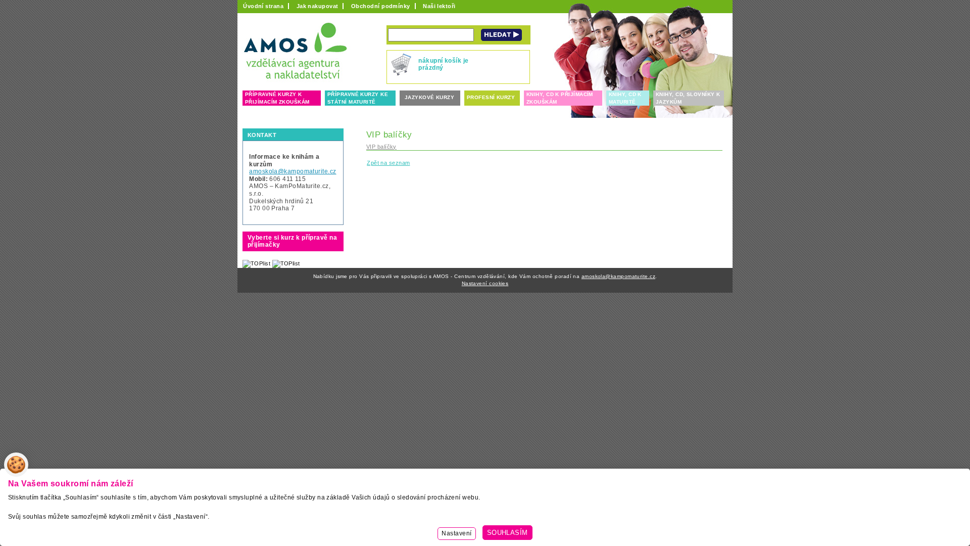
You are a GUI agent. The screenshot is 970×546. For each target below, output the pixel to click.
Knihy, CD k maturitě (625, 98)
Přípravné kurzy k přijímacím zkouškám (277, 98)
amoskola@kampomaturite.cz (292, 171)
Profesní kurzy (491, 97)
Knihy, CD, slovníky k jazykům (688, 98)
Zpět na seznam (388, 163)
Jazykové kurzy (429, 97)
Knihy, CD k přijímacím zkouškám (559, 98)
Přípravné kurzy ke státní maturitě (357, 98)
